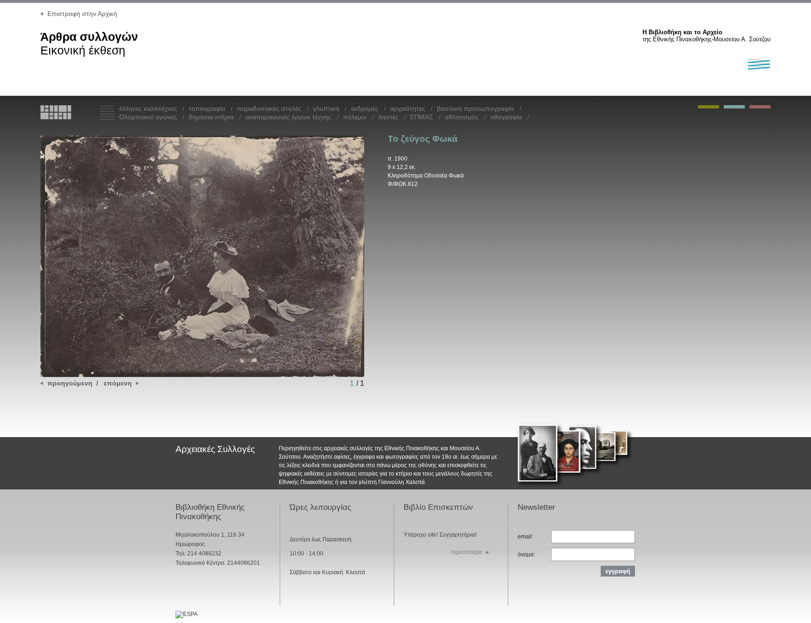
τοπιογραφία (207, 108)
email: (525, 536)
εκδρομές (364, 108)
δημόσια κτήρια (211, 117)
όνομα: (526, 554)
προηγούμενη (69, 383)
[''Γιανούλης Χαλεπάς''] (708, 106)
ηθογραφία (506, 117)
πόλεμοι (355, 117)
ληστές (388, 117)
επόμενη (118, 383)
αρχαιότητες (407, 108)
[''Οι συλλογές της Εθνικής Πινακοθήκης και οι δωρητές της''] (760, 106)
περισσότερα (466, 552)
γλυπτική (326, 108)
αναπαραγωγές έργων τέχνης (288, 117)
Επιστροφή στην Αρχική (82, 13)
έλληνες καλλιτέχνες (148, 108)
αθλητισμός (462, 117)
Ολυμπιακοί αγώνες (148, 117)
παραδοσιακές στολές (269, 108)
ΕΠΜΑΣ (421, 117)
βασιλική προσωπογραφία (475, 108)
